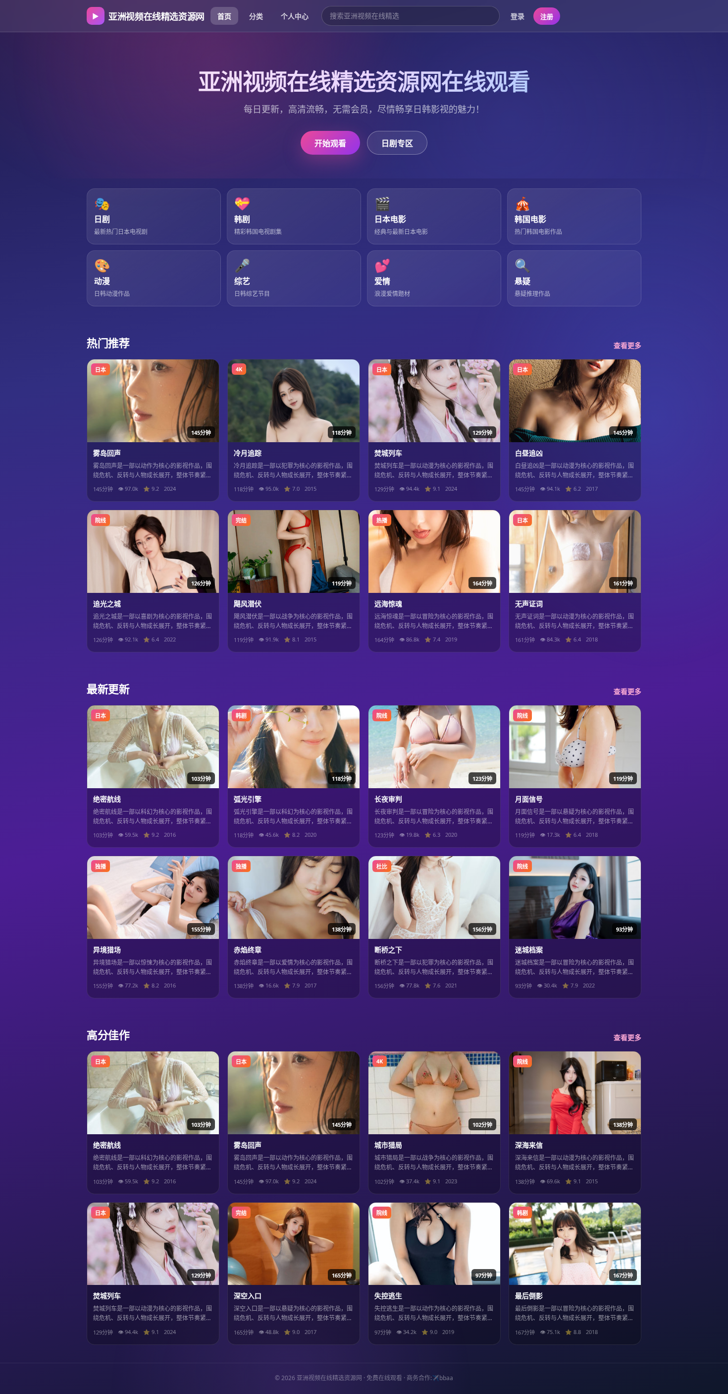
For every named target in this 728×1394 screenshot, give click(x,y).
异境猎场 (107, 949)
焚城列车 (388, 453)
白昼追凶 (529, 453)
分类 (256, 16)
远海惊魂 (388, 603)
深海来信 (529, 1145)
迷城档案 (529, 949)
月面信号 (529, 799)
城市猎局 (388, 1145)
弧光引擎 (247, 799)
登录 (517, 16)
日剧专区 (397, 143)
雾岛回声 (107, 453)
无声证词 (529, 603)
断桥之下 (388, 949)
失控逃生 (388, 1295)
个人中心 (295, 16)
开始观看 (330, 143)
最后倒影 (529, 1295)
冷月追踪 (247, 453)
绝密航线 (107, 799)
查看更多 (627, 345)
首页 (224, 16)
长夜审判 (388, 799)
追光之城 (107, 603)
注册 (546, 16)
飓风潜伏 (247, 603)
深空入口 (247, 1295)
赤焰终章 (247, 949)
